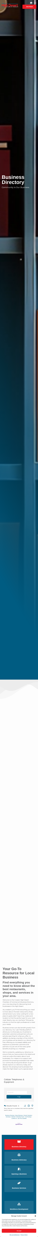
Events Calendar (28, 1115)
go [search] (19, 1096)
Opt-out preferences (15, 1234)
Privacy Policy (24, 1234)
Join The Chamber (22, 1118)
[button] (35, 1216)
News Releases (19, 1115)
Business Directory (9, 1115)
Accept (19, 1231)
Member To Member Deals (17, 1117)
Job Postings (28, 1117)
